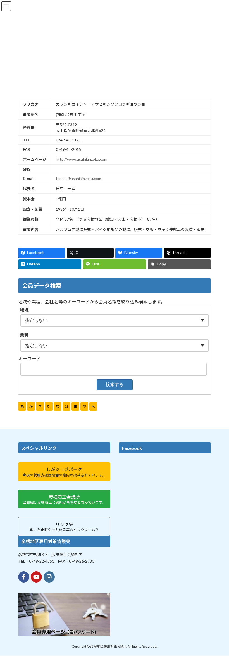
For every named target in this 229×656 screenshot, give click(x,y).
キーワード (29, 358)
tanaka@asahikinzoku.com (78, 178)
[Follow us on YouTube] (36, 577)
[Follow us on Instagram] (49, 577)
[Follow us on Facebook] (23, 577)
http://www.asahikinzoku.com (81, 159)
